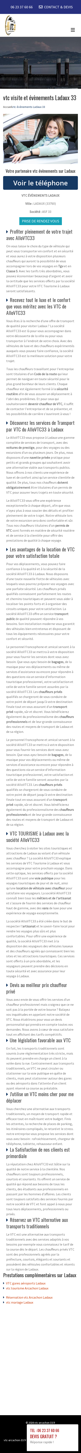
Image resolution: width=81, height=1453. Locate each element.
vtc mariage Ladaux (19, 1302)
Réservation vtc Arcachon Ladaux (29, 1297)
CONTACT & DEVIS (58, 7)
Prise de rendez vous (40, 221)
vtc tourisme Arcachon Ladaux (27, 1288)
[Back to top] (69, 1441)
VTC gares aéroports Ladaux (25, 1283)
